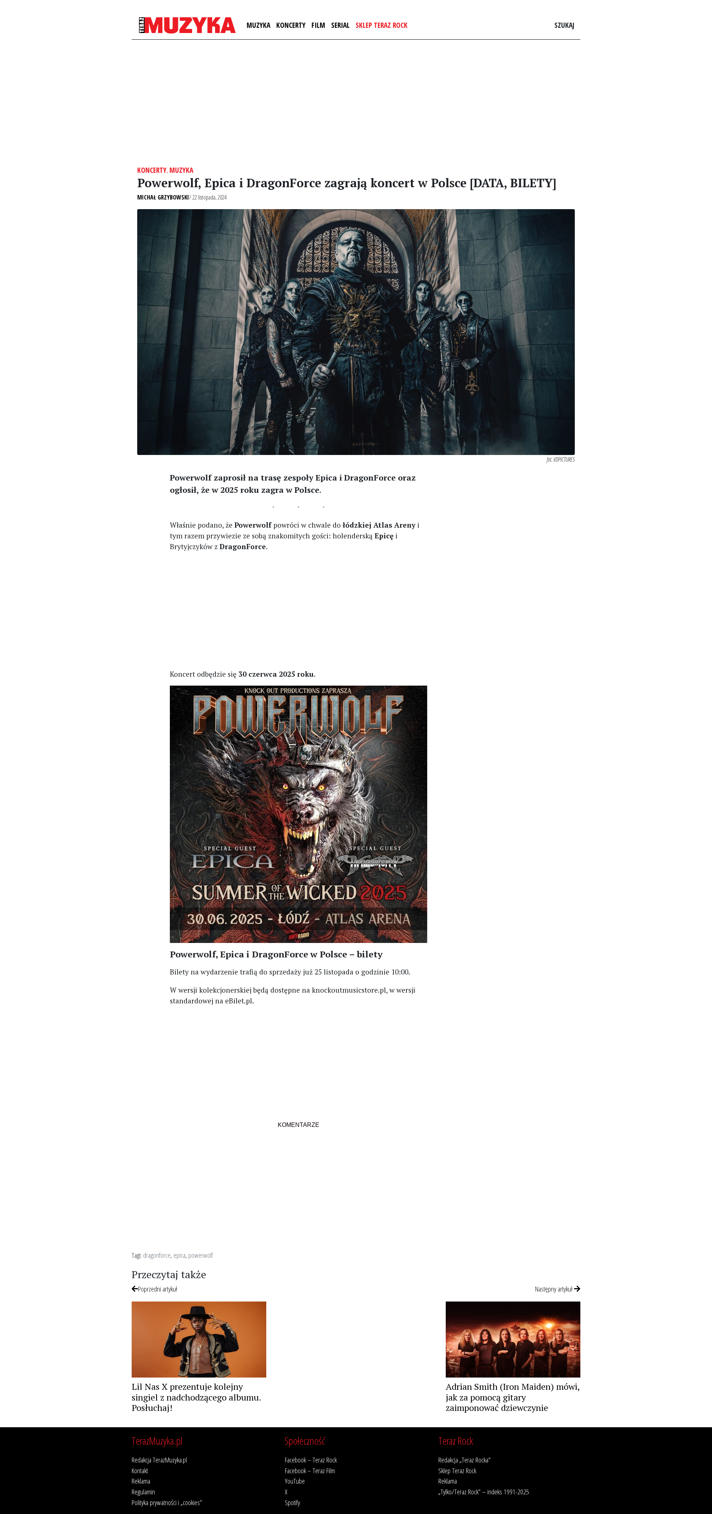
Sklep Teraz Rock (382, 25)
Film (318, 25)
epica (179, 1255)
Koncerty (291, 25)
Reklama (141, 1481)
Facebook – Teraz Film (310, 1470)
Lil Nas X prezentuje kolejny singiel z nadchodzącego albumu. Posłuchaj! (196, 1397)
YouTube (295, 1481)
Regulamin (143, 1492)
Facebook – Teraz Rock (311, 1460)
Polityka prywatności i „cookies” (167, 1502)
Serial (340, 25)
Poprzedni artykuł (157, 1289)
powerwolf (200, 1255)
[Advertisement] (356, 103)
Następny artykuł (554, 1289)
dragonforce (157, 1255)
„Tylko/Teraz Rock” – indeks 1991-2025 (483, 1492)
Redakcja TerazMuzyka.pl (159, 1460)
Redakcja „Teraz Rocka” (464, 1460)
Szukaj (564, 25)
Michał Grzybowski (163, 197)
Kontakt (140, 1470)
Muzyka (258, 25)
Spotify (292, 1502)
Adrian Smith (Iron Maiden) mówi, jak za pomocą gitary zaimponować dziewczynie (513, 1397)
